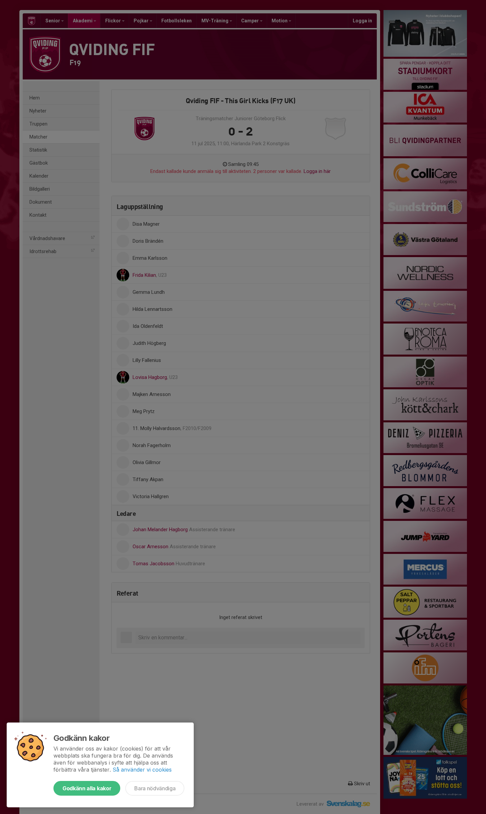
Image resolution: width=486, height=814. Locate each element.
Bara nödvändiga (154, 788)
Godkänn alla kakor (86, 788)
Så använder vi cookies (142, 769)
